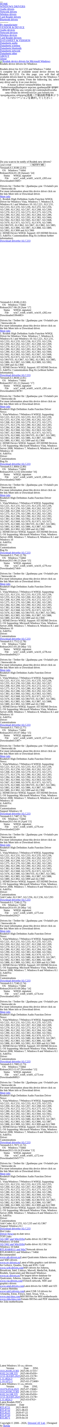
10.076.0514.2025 (9, 1389)
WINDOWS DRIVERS (12, 6)
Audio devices (7, 30)
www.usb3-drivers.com (12, 1291)
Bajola (6, 1425)
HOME (4, 3)
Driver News (6, 1233)
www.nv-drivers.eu (10, 1262)
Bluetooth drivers (9, 19)
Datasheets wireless (10, 45)
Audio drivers (7, 9)
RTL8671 (5, 1417)
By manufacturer (8, 24)
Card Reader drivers (10, 16)
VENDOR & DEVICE (12, 27)
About (3, 58)
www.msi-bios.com (10, 1296)
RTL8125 (5, 1412)
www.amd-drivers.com (12, 1286)
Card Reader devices (10, 37)
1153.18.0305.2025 (10, 1376)
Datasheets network (10, 50)
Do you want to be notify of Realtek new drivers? (25, 161)
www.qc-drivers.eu (10, 1275)
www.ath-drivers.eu (10, 1257)
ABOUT (4, 56)
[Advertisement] (29, 128)
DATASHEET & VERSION (15, 40)
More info (5, 196)
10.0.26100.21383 (9, 1370)
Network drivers (8, 11)
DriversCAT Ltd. (36, 1423)
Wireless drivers (8, 14)
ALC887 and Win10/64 (12, 1239)
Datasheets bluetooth (10, 48)
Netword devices (9, 32)
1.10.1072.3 (6, 1381)
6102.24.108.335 (9, 1373)
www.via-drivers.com (11, 1280)
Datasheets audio (9, 43)
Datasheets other (8, 53)
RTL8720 (5, 1415)
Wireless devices (8, 35)
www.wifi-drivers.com (11, 1267)
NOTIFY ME (38, 165)
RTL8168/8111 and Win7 (13, 1249)
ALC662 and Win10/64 (12, 1244)
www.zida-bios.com (10, 1299)
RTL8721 (5, 1407)
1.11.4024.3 (6, 1378)
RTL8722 (5, 1410)
